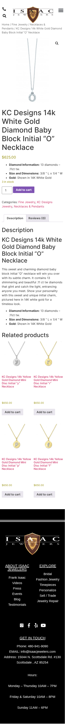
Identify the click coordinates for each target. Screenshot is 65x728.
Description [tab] (15, 218)
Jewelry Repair (48, 601)
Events (17, 594)
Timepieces (48, 585)
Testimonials (17, 604)
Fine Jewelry (20, 24)
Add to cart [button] (12, 412)
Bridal (48, 574)
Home (5, 24)
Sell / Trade (48, 595)
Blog (17, 599)
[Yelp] (36, 625)
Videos (17, 583)
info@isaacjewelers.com (38, 651)
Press (17, 588)
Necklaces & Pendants (29, 206)
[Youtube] (43, 625)
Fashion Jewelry (47, 579)
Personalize (47, 590)
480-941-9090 (38, 646)
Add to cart (24, 190)
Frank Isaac (17, 577)
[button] (4, 16)
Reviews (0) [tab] (37, 218)
